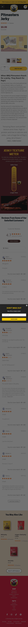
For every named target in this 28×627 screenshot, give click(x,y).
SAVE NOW (14, 319)
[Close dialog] (26, 305)
